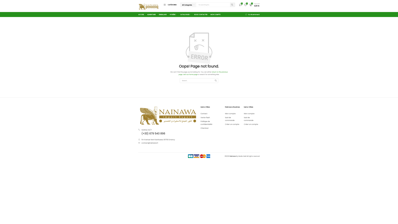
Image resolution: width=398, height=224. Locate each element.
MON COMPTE (215, 14)
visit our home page (190, 74)
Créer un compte (232, 124)
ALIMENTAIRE (151, 14)
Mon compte (230, 113)
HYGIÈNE (172, 14)
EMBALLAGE (163, 14)
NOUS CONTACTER (200, 14)
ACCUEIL (141, 14)
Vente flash (205, 117)
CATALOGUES (185, 14)
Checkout (205, 128)
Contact (204, 113)
